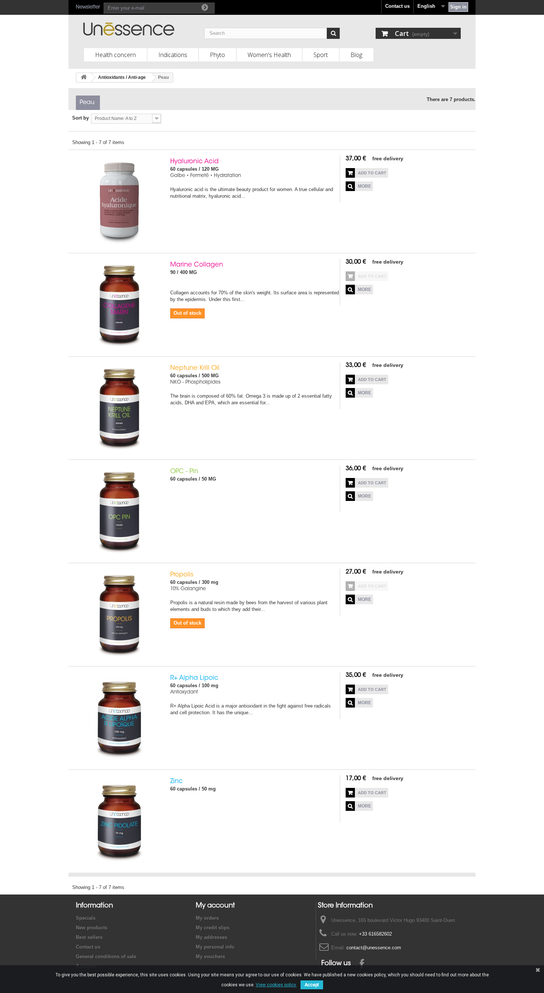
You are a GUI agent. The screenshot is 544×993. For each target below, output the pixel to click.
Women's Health (269, 55)
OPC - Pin (184, 471)
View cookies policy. (276, 984)
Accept (312, 984)
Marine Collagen (196, 265)
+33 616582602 (375, 934)
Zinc (176, 781)
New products (91, 927)
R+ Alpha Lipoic (194, 678)
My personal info (215, 947)
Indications (172, 55)
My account (215, 906)
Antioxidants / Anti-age (122, 77)
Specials (85, 918)
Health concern (115, 55)
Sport (320, 55)
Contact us (397, 6)
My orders (207, 918)
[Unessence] (143, 29)
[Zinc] (119, 821)
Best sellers (89, 937)
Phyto (217, 55)
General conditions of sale (106, 956)
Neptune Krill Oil (194, 368)
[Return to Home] (84, 77)
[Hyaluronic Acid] (119, 201)
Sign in (458, 7)
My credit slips (212, 927)
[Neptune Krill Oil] (119, 408)
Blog (356, 55)
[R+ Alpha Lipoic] (119, 717)
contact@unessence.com (373, 947)
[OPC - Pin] (119, 511)
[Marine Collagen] (119, 304)
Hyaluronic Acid (194, 161)
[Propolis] (119, 614)
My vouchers (210, 956)
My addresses (211, 937)
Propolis (182, 575)
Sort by (80, 118)
